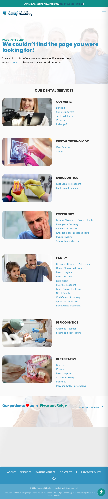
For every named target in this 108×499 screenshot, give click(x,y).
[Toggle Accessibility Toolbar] (101, 492)
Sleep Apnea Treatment (68, 305)
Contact (66, 472)
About (11, 472)
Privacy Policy (91, 472)
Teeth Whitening (64, 116)
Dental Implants (64, 373)
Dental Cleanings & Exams (70, 268)
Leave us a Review (88, 407)
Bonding (60, 107)
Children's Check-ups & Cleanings (73, 264)
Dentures (61, 381)
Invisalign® (62, 124)
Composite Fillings (65, 377)
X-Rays (59, 151)
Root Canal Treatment (67, 188)
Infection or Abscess (66, 228)
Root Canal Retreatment (68, 183)
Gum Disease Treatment (68, 288)
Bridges (60, 365)
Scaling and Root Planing (68, 332)
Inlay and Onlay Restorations (71, 385)
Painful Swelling (64, 236)
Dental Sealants (64, 276)
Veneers (60, 120)
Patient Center (45, 472)
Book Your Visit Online (71, 3)
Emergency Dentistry (67, 224)
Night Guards (63, 293)
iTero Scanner (63, 147)
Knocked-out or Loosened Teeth (73, 232)
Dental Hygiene (64, 272)
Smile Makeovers (65, 111)
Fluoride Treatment (66, 284)
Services (25, 472)
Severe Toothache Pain (68, 240)
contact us (17, 62)
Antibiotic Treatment (66, 328)
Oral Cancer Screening (68, 297)
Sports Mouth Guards (67, 301)
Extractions (62, 280)
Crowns (60, 369)
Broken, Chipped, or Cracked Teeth (74, 220)
